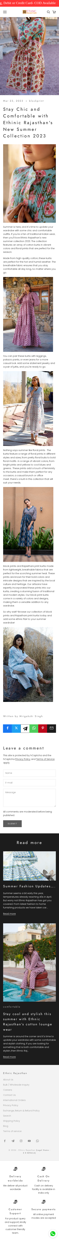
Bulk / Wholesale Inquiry (16, 1084)
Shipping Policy (11, 1120)
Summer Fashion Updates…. (29, 886)
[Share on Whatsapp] (34, 728)
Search (7, 1115)
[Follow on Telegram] (12, 1140)
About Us (8, 1079)
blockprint (36, 101)
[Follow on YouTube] (29, 1140)
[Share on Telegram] (25, 729)
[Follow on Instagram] (21, 1140)
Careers (7, 1089)
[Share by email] (51, 728)
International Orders (14, 1100)
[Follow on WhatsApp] (37, 1140)
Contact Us (9, 1095)
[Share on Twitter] (16, 728)
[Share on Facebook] (7, 728)
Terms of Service (45, 759)
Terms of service (12, 1131)
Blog (5, 1126)
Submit (12, 823)
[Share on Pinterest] (42, 728)
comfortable (11, 1006)
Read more (9, 913)
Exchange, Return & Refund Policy (21, 1110)
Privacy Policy (22, 759)
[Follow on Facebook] (4, 1140)
